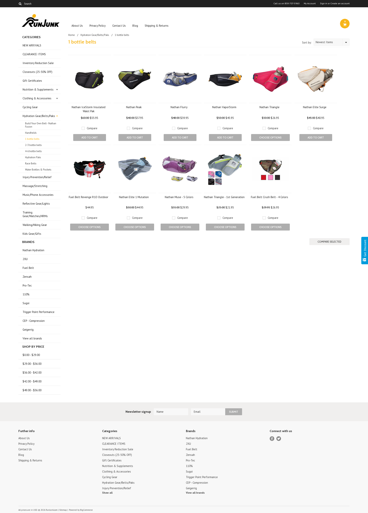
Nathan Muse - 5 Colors (179, 197)
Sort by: (307, 42)
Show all (107, 492)
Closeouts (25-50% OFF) (37, 72)
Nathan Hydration (33, 250)
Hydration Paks (33, 157)
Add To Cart (89, 137)
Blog (135, 25)
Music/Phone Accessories (38, 195)
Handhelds (31, 132)
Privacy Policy (98, 25)
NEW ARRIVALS (32, 45)
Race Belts (30, 163)
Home (71, 35)
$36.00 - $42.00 (32, 372)
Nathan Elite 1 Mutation (134, 197)
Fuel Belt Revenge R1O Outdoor (88, 197)
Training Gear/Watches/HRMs (35, 214)
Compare (92, 128)
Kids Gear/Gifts (32, 234)
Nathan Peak (134, 107)
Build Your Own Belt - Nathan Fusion (40, 125)
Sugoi (26, 303)
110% (26, 294)
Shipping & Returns (156, 25)
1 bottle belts (32, 139)
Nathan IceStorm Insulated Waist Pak (88, 109)
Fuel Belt (28, 268)
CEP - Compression (34, 321)
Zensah (27, 276)
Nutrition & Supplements (38, 89)
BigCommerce (86, 510)
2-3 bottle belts (33, 145)
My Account (310, 3)
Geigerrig (28, 329)
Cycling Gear (30, 107)
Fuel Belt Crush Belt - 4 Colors (269, 197)
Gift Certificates (32, 80)
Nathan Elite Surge (314, 107)
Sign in (323, 3)
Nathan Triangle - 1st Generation (224, 197)
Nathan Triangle (269, 107)
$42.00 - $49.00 (32, 381)
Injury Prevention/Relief (37, 177)
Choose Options (270, 137)
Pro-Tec (27, 285)
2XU (25, 259)
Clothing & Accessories (37, 98)
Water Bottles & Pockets (38, 169)
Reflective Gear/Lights (36, 203)
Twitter (278, 438)
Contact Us (119, 25)
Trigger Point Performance (38, 312)
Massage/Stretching (35, 186)
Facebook (272, 438)
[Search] (20, 3)
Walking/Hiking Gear (35, 225)
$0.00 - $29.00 (31, 355)
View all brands (32, 338)
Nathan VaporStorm (224, 107)
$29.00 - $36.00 (32, 364)
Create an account (340, 3)
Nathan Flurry (179, 107)
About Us (77, 25)
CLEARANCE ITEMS (34, 54)
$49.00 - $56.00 (32, 390)
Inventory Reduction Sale (38, 63)
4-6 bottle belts (33, 151)
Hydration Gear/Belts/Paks (39, 116)
